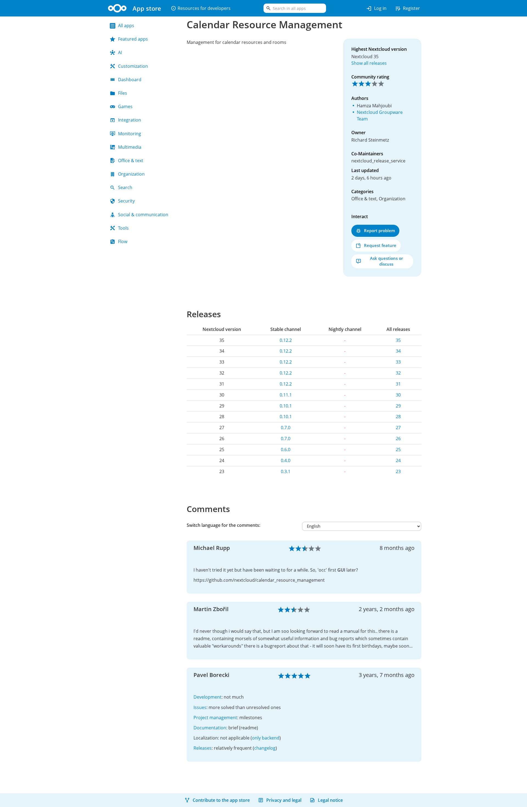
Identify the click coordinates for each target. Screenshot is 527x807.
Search (125, 187)
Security (126, 201)
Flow (122, 241)
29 (398, 406)
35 (398, 340)
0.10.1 (286, 406)
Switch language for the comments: (223, 525)
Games (125, 106)
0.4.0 (285, 460)
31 (398, 384)
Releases (203, 748)
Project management (215, 718)
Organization (131, 174)
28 (398, 417)
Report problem (379, 230)
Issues (200, 707)
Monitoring (129, 134)
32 (398, 373)
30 (398, 395)
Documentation (210, 728)
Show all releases (369, 63)
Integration (129, 120)
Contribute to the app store (221, 800)
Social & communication (143, 215)
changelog (265, 748)
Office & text (130, 161)
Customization (133, 66)
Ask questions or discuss (386, 261)
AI (120, 52)
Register (407, 8)
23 (398, 471)
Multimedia (129, 147)
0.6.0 (285, 449)
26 (398, 438)
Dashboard (129, 80)
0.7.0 (285, 427)
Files (122, 93)
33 (398, 362)
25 (398, 449)
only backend (265, 738)
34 (398, 351)
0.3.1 (285, 471)
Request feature (380, 245)
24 (398, 460)
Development (208, 697)
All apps (126, 26)
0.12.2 (286, 340)
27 (398, 427)
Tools (123, 228)
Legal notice (330, 800)
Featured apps (133, 39)
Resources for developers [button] (201, 8)
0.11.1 (286, 395)
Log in (376, 8)
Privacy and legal (283, 800)
